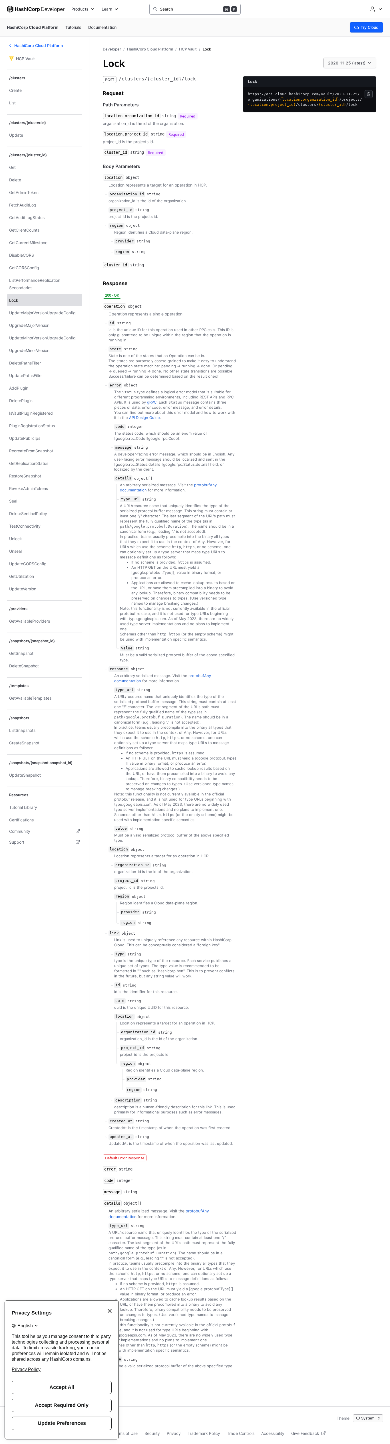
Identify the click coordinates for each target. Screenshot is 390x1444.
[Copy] (369, 94)
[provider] (155, 241)
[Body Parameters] (145, 166)
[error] (143, 385)
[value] (154, 648)
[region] (145, 225)
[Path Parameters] (144, 104)
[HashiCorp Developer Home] (36, 9)
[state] (143, 349)
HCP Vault (188, 49)
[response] (150, 669)
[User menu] (375, 9)
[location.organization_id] (203, 116)
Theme (343, 1418)
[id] (136, 323)
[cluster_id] (171, 152)
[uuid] (146, 1001)
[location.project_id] (191, 134)
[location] (145, 177)
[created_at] (154, 1121)
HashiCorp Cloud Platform (150, 49)
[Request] (129, 93)
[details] (158, 478)
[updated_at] (154, 1136)
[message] (153, 447)
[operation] (147, 306)
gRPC (151, 402)
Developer (112, 49)
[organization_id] (166, 194)
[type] (146, 954)
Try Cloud (370, 27)
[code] (149, 426)
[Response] (133, 283)
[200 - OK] (127, 294)
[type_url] (161, 499)
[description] (162, 1100)
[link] (141, 933)
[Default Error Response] (152, 1157)
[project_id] (154, 209)
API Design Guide (144, 417)
